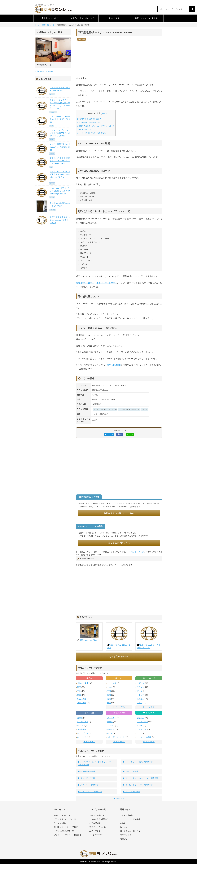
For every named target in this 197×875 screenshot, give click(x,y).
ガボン (80, 718)
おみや (123, 823)
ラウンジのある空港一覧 (64, 831)
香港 (109, 699)
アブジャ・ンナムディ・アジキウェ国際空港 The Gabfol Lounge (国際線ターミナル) (60, 104)
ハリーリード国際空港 (89, 785)
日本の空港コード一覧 (44, 71)
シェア (130, 434)
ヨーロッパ (150, 678)
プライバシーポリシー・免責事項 (67, 835)
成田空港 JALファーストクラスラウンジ (149, 646)
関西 (79, 695)
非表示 (104, 113)
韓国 (109, 695)
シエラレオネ (82, 722)
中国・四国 (81, 699)
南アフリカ (81, 737)
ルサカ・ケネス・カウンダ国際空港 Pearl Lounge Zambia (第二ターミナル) (60, 176)
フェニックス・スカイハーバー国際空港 (141, 778)
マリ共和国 (81, 729)
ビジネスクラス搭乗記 (98, 819)
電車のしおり (125, 835)
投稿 (120, 434)
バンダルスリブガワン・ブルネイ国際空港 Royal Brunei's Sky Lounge (60, 133)
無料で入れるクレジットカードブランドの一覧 (95, 126)
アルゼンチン (142, 722)
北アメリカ (120, 713)
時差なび (123, 839)
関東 (79, 687)
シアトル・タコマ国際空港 (91, 792)
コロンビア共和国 (144, 737)
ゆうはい (123, 827)
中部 (79, 691)
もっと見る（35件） (119, 656)
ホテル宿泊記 (94, 823)
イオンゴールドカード (106, 283)
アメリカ (110, 718)
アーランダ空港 (131, 771)
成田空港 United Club (88, 640)
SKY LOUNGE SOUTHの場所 (89, 119)
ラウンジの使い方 (96, 815)
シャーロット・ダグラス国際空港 (139, 762)
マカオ (110, 687)
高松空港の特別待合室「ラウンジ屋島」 (60, 204)
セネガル (81, 726)
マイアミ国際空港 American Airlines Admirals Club (60, 147)
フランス (140, 687)
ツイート (110, 434)
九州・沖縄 (81, 703)
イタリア (140, 695)
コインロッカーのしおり (130, 831)
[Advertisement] (119, 58)
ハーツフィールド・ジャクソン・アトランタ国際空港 (96, 763)
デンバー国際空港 (87, 771)
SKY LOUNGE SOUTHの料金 (89, 122)
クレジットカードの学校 (130, 819)
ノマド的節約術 (126, 815)
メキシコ (110, 726)
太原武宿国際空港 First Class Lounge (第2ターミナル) (60, 220)
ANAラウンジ (95, 831)
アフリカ (90, 713)
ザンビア (52, 183)
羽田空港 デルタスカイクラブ (119, 646)
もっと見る (120, 707)
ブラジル (140, 718)
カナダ (110, 722)
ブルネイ (52, 139)
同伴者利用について (85, 129)
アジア (120, 678)
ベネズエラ (141, 729)
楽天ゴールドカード (85, 283)
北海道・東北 (82, 683)
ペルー (139, 726)
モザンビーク (82, 733)
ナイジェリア (53, 112)
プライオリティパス (97, 827)
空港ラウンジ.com (136, 552)
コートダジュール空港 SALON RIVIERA (60, 89)
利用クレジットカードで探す (147, 18)
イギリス (140, 683)
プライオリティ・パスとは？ (82, 18)
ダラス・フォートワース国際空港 (139, 785)
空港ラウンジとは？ (50, 18)
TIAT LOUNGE (114, 365)
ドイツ (139, 691)
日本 (90, 678)
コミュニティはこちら (119, 543)
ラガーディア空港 (87, 778)
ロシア (51, 126)
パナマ (110, 733)
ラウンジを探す (114, 18)
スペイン (140, 699)
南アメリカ (150, 713)
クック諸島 (111, 683)
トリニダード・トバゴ (116, 737)
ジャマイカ (111, 729)
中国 (109, 691)
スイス (139, 703)
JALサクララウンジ (97, 835)
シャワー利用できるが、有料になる (91, 133)
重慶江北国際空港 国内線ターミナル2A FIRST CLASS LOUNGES (60, 160)
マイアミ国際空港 (132, 792)
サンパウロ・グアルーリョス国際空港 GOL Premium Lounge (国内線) (60, 191)
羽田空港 (81, 39)
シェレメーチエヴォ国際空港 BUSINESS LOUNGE (60, 119)
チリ (139, 733)
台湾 (109, 703)
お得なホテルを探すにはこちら (119, 513)
